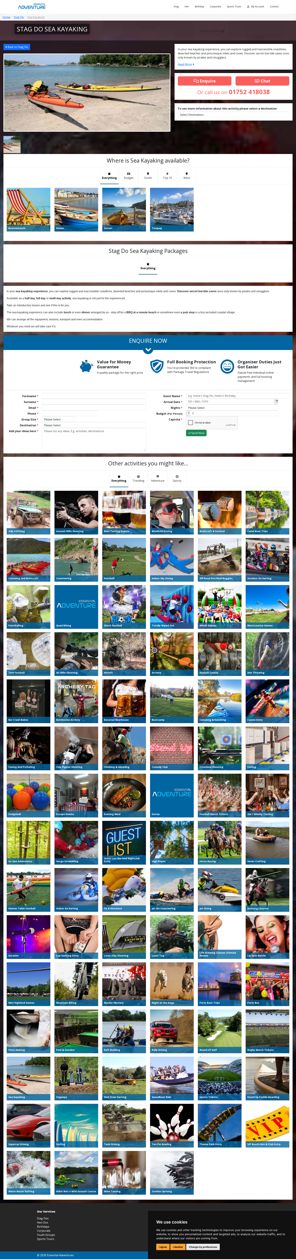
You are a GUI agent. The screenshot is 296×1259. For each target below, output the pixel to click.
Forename (30, 396)
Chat (265, 81)
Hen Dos (42, 1222)
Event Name (172, 396)
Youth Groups (46, 1235)
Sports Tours (234, 6)
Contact (274, 6)
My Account (257, 6)
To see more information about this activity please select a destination (227, 108)
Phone (33, 413)
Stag (176, 6)
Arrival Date (173, 402)
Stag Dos (43, 1218)
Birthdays (43, 1226)
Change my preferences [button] (203, 1246)
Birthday (199, 6)
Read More (185, 64)
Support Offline (211, 31)
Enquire (207, 81)
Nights (176, 408)
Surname (31, 402)
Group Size (29, 419)
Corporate (215, 6)
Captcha (175, 419)
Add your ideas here (23, 431)
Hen (186, 6)
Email (33, 408)
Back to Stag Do (17, 47)
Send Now (197, 433)
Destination (29, 425)
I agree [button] (163, 1246)
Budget (169, 413)
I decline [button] (178, 1246)
